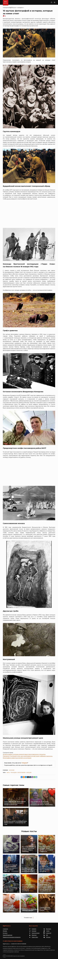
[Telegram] (36, 777)
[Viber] (32, 777)
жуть (8, 772)
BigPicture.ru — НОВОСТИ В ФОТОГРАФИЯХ (14, 943)
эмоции (28, 772)
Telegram (24, 763)
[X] (28, 777)
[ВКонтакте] (22, 777)
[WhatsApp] (34, 777)
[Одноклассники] (24, 777)
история (20, 7)
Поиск (50, 2)
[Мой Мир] (26, 777)
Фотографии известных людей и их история (17, 758)
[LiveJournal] (30, 777)
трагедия (13, 772)
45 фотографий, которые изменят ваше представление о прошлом (24, 754)
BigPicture (12, 7)
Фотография (21, 772)
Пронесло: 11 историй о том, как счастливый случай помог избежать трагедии (27, 756)
